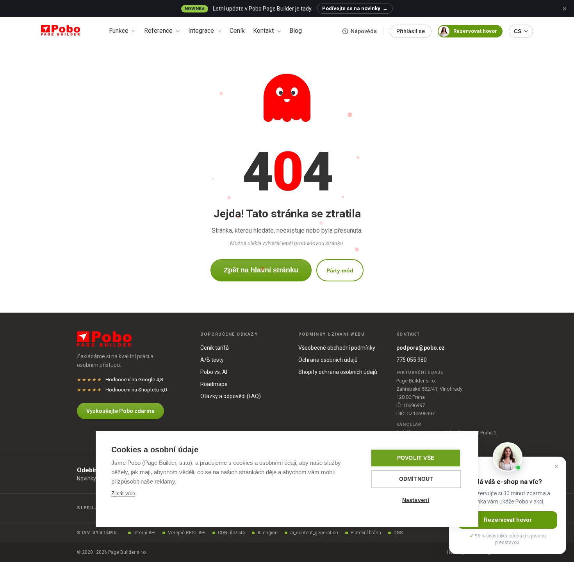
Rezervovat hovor (475, 31)
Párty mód (339, 270)
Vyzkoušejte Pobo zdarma (120, 411)
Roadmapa (214, 384)
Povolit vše (415, 458)
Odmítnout (416, 479)
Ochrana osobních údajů (328, 360)
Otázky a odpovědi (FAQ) (230, 396)
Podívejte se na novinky (355, 8)
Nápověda (364, 31)
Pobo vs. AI (213, 372)
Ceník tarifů (214, 348)
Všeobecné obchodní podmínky (336, 348)
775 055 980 (411, 360)
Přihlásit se (410, 31)
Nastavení (416, 500)
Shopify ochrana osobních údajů (337, 372)
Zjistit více (123, 493)
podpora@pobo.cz (420, 348)
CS (517, 31)
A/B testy (212, 360)
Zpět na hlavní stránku (261, 270)
